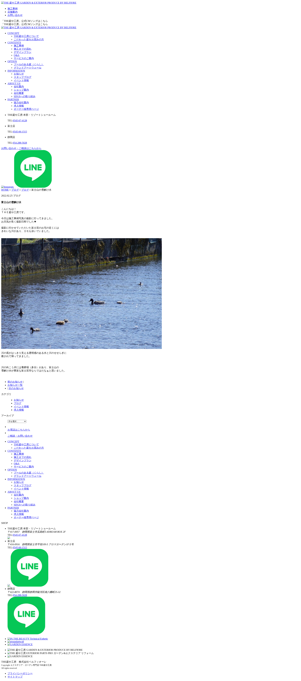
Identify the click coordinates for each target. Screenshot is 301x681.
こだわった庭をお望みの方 (29, 39)
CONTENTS (14, 42)
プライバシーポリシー (20, 673)
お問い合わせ (15, 15)
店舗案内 (13, 12)
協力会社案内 (21, 102)
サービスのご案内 (24, 58)
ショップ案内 (21, 89)
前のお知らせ (15, 381)
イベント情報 (21, 80)
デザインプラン (22, 52)
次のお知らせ (16, 388)
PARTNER (13, 99)
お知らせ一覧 (15, 385)
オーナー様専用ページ (26, 109)
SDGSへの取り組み (24, 96)
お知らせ (19, 73)
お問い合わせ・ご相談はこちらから (21, 148)
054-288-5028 (20, 142)
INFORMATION (16, 70)
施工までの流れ (22, 49)
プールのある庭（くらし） (29, 64)
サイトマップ (15, 676)
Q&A (16, 55)
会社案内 (19, 86)
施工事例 (13, 8)
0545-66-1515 (20, 131)
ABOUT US (14, 83)
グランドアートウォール (27, 67)
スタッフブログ (22, 77)
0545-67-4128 (20, 120)
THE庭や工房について (26, 36)
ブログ (17, 403)
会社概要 (19, 93)
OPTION (12, 61)
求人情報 (19, 105)
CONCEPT (13, 33)
